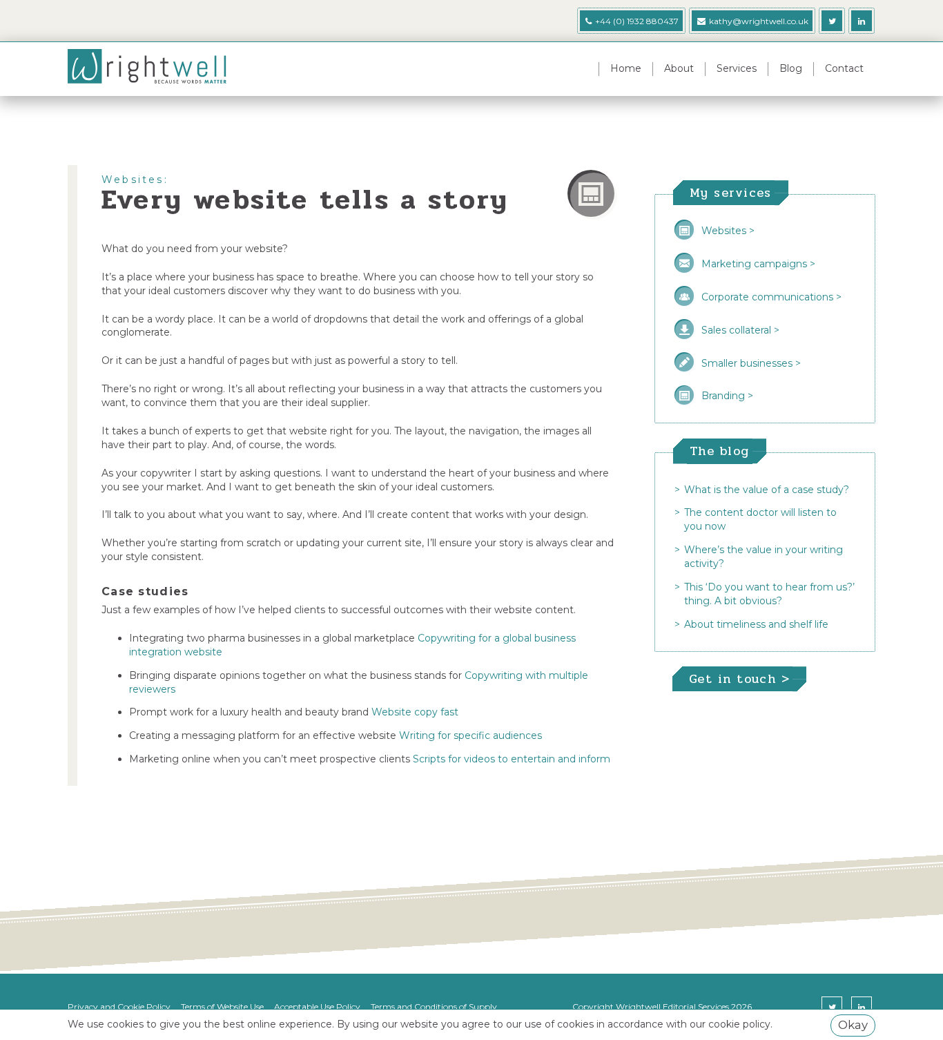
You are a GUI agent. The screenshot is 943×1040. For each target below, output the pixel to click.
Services (737, 68)
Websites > (728, 230)
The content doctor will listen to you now (760, 519)
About (679, 68)
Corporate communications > (771, 297)
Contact (844, 68)
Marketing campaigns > (758, 264)
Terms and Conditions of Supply (434, 1006)
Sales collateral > (740, 330)
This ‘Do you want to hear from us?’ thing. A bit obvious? (769, 594)
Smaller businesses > (751, 363)
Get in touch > (739, 678)
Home (625, 68)
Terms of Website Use (222, 1006)
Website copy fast (414, 712)
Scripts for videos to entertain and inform (511, 759)
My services (731, 192)
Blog (790, 68)
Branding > (727, 395)
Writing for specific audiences (470, 735)
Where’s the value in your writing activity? (763, 556)
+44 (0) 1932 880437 (636, 21)
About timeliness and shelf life (756, 624)
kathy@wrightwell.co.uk (758, 21)
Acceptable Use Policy (317, 1006)
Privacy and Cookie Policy (119, 1006)
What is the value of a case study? (766, 489)
